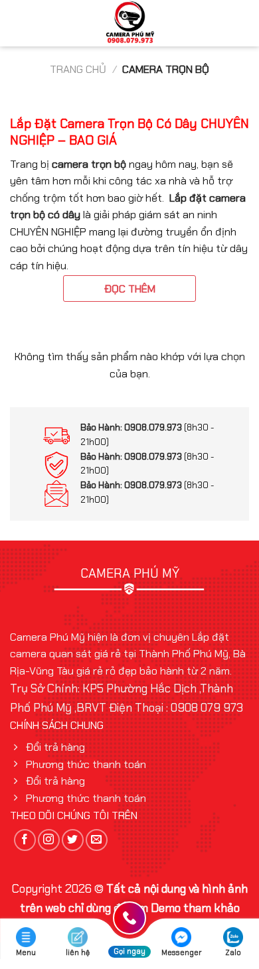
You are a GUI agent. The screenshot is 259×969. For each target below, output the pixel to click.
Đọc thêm (129, 289)
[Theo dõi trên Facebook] (25, 840)
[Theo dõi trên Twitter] (73, 840)
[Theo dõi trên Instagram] (49, 840)
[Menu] (19, 23)
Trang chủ (78, 69)
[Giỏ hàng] (242, 23)
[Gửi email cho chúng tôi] (97, 840)
